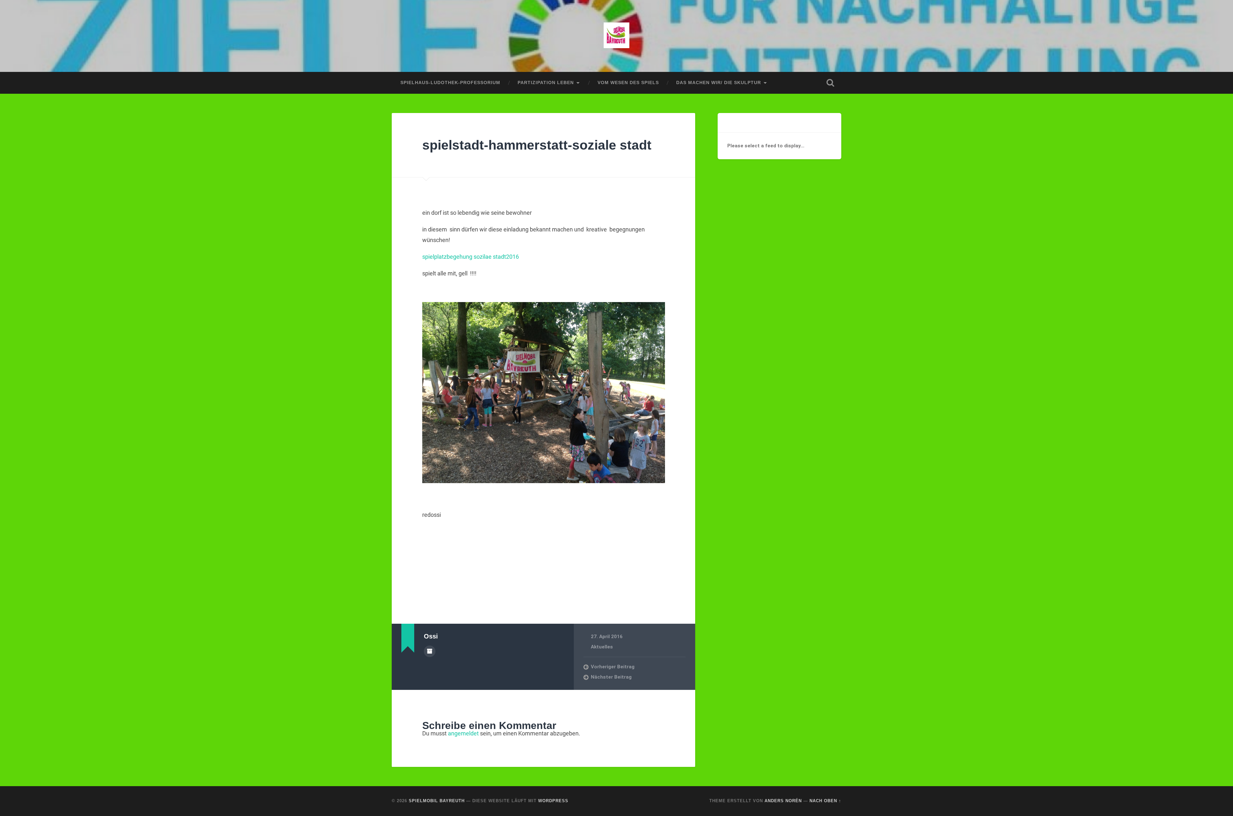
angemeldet (463, 733)
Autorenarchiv (429, 651)
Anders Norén (783, 800)
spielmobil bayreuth (437, 800)
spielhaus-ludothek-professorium (450, 82)
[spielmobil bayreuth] (616, 35)
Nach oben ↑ (825, 800)
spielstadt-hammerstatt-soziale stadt (536, 145)
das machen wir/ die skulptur (718, 82)
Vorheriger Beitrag (612, 667)
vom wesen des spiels (628, 82)
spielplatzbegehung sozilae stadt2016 (470, 256)
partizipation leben (546, 82)
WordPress (553, 800)
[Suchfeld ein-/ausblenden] (830, 83)
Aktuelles (602, 647)
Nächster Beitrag (611, 677)
